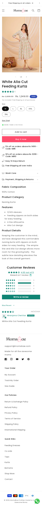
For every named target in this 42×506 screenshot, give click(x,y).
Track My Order (12, 380)
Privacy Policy (11, 413)
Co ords (8, 451)
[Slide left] (15, 76)
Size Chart (6, 120)
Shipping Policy (12, 424)
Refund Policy (11, 407)
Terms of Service (13, 418)
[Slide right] (26, 76)
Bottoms (9, 468)
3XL (6, 114)
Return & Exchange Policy (16, 401)
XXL (30, 108)
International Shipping (15, 430)
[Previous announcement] (2, 3)
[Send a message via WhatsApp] (37, 501)
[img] (8, 312)
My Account (10, 375)
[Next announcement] (39, 3)
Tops (7, 457)
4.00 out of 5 (27, 272)
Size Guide (10, 386)
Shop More (10, 473)
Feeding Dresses (12, 445)
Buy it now (21, 139)
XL (21, 108)
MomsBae (14, 500)
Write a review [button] (21, 297)
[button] (3, 10)
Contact (9, 479)
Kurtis (7, 462)
